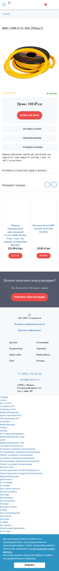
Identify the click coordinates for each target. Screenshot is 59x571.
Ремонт (3, 427)
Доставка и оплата (32, 129)
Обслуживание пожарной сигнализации (20, 452)
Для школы (5, 516)
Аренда (3, 430)
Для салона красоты (10, 488)
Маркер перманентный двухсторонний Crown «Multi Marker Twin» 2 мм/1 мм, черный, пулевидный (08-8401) (15, 235)
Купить (15, 255)
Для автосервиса (8, 491)
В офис (3, 510)
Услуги (3, 400)
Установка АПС (7, 406)
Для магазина (6, 497)
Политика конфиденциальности (29, 324)
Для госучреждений (10, 513)
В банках (4, 504)
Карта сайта (15, 355)
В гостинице (6, 482)
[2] (6, 93)
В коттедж (5, 531)
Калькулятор (16, 348)
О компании (42, 342)
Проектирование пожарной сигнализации (21, 473)
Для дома (4, 519)
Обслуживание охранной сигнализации (19, 461)
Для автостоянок (8, 507)
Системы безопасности (11, 446)
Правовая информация (29, 330)
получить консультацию (29, 297)
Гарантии (41, 348)
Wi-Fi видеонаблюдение (12, 433)
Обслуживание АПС (9, 418)
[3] (9, 93)
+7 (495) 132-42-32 (30, 373)
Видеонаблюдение (9, 412)
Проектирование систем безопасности (19, 470)
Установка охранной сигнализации (17, 458)
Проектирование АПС (11, 415)
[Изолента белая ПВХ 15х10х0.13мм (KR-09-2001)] (43, 210)
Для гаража (5, 525)
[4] (11, 93)
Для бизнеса (6, 479)
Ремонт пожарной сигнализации (16, 455)
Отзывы (40, 361)
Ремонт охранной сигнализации (16, 464)
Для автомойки (7, 501)
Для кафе (4, 494)
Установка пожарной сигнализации (17, 449)
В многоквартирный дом (12, 528)
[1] (3, 93)
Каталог (13, 342)
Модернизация (7, 424)
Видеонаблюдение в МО (12, 443)
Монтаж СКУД (6, 467)
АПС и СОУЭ (5, 403)
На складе (5, 485)
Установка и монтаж (33, 147)
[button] (47, 184)
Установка (5, 421)
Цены (2, 440)
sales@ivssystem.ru (29, 379)
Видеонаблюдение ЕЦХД (12, 437)
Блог (12, 361)
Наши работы (43, 355)
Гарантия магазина (32, 138)
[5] (14, 93)
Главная (4, 397)
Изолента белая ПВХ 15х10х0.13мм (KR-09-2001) (44, 228)
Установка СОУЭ (8, 409)
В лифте (4, 522)
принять (29, 565)
